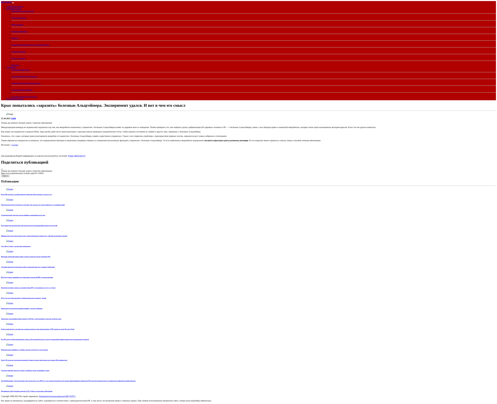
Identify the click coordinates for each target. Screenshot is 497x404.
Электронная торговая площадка (25, 83)
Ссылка (14, 145)
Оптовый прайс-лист (20, 70)
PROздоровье (17, 25)
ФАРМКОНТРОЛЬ (14, 99)
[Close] (2, 169)
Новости (15, 38)
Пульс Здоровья (18, 58)
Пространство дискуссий (22, 11)
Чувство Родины (18, 18)
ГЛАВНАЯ (14, 6)
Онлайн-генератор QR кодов (24, 97)
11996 (13, 118)
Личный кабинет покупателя (24, 76)
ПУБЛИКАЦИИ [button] (13, 9)
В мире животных (19, 31)
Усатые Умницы (18, 52)
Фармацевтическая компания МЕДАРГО (57, 396)
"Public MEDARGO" (77, 156)
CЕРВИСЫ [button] (11, 67)
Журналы (15, 65)
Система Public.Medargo (21, 90)
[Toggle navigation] (13, 2)
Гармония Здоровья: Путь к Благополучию (30, 45)
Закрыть (5, 176)
